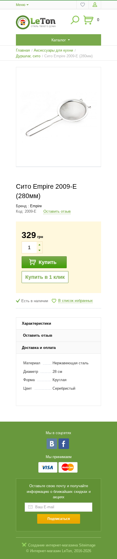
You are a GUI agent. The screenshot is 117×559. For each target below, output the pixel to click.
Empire (36, 206)
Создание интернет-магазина (53, 545)
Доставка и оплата (39, 347)
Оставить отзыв (57, 211)
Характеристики (36, 323)
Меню (20, 5)
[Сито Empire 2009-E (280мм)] (58, 117)
